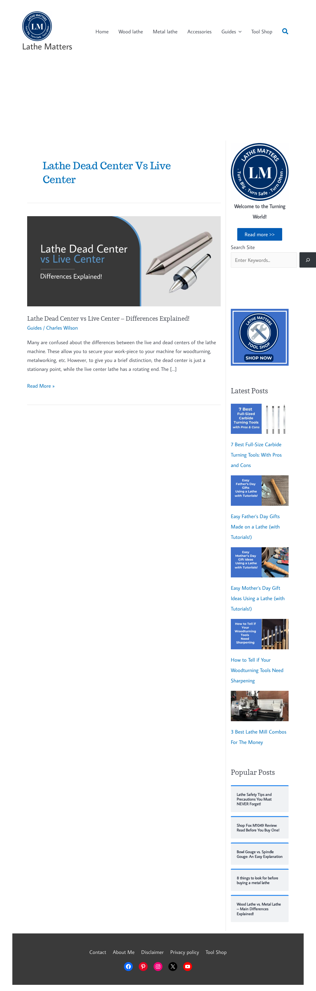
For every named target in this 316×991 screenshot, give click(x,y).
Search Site (243, 247)
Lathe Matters (47, 46)
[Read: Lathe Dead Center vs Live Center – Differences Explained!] (124, 260)
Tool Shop (261, 31)
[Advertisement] (158, 101)
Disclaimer (152, 952)
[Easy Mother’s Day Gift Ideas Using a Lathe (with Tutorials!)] (260, 562)
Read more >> (260, 234)
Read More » (41, 386)
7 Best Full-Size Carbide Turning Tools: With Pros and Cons (256, 454)
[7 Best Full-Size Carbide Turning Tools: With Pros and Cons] (260, 419)
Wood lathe (130, 31)
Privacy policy (184, 952)
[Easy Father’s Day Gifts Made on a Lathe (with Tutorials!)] (260, 490)
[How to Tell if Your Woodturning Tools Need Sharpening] (260, 634)
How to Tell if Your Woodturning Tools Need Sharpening (257, 670)
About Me (124, 952)
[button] (285, 32)
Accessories (199, 31)
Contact (97, 952)
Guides (228, 31)
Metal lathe (165, 31)
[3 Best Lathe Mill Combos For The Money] (260, 706)
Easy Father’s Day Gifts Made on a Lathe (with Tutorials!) (255, 526)
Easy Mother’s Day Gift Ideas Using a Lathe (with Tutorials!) (258, 598)
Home (102, 31)
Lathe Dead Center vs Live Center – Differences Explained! (108, 318)
